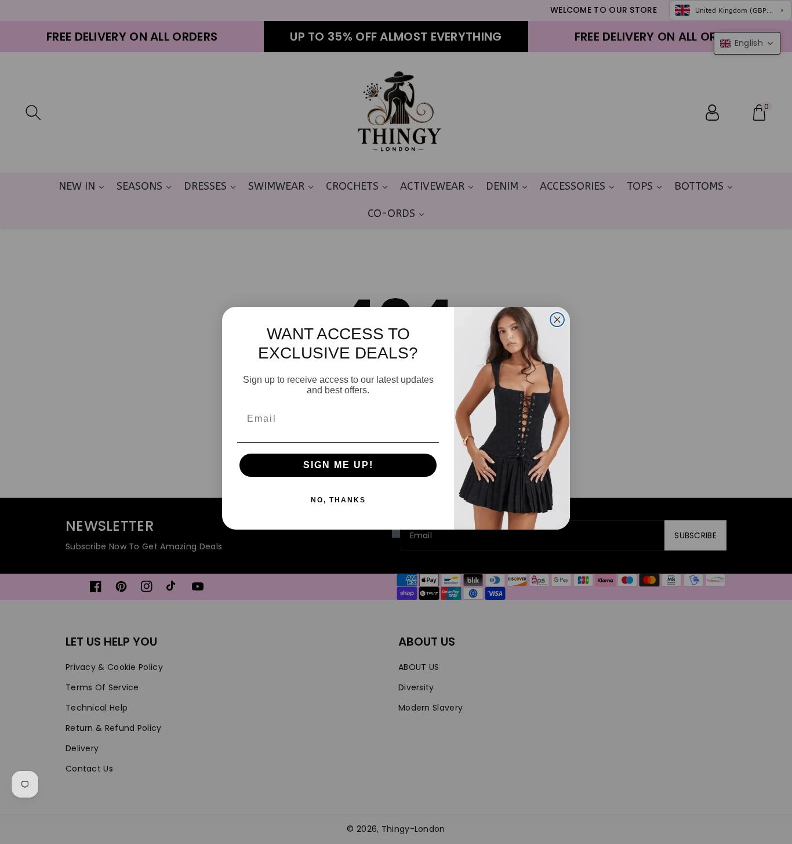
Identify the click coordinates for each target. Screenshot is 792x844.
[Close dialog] (557, 320)
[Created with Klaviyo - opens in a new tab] (396, 534)
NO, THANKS (338, 500)
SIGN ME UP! (338, 465)
